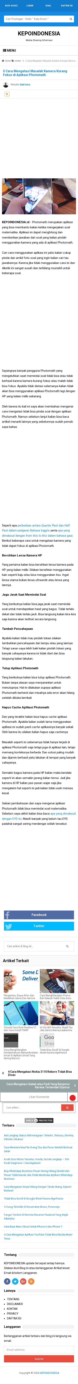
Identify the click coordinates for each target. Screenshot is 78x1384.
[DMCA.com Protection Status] (39, 1120)
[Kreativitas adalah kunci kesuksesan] (39, 1377)
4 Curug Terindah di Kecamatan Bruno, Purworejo (32, 1206)
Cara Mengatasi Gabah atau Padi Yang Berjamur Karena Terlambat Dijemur (38, 1085)
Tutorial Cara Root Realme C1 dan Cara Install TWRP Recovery (20, 1030)
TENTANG (13, 1299)
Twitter (39, 926)
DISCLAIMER (15, 1304)
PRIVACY (12, 1313)
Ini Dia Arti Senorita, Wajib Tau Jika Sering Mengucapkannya (56, 1029)
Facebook (39, 915)
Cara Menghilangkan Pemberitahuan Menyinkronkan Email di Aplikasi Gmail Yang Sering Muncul (21, 1054)
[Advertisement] (39, 137)
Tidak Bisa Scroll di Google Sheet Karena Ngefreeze (54, 1051)
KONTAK (12, 1308)
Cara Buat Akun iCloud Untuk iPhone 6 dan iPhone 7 (33, 1226)
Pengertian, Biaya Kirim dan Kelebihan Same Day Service (19, 997)
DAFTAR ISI (14, 1318)
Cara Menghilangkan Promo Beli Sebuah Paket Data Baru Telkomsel (55, 998)
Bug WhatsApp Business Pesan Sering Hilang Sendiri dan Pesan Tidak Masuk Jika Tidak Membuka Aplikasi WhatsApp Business (38, 1174)
